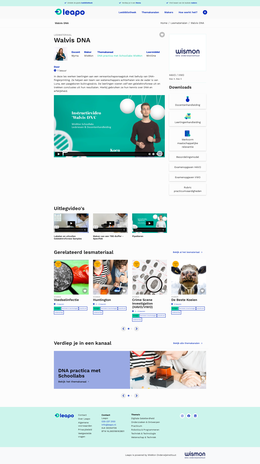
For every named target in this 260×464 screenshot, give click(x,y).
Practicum (83, 308)
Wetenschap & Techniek (143, 437)
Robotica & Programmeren (145, 429)
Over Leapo (84, 418)
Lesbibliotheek (127, 12)
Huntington (102, 300)
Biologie (57, 308)
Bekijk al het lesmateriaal (186, 252)
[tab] (128, 329)
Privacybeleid (85, 429)
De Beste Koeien (184, 300)
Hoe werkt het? (188, 12)
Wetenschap (59, 312)
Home (163, 23)
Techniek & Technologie (70, 308)
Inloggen (205, 12)
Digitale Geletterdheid (142, 418)
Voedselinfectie (66, 300)
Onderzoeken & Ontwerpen (145, 422)
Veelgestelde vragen (84, 435)
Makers (168, 12)
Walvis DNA (197, 23)
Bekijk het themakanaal (72, 381)
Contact (82, 415)
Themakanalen (150, 12)
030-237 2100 (108, 421)
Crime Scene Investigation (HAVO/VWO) (142, 303)
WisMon (137, 55)
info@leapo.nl (109, 424)
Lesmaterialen (179, 23)
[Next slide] (136, 328)
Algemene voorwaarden (85, 424)
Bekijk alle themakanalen (186, 343)
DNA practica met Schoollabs (114, 55)
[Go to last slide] (123, 328)
